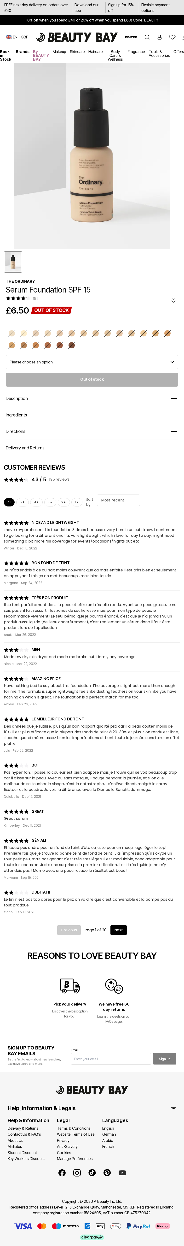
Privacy (63, 1140)
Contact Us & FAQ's (24, 1134)
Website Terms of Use (76, 1134)
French (108, 1146)
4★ (36, 502)
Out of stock (92, 379)
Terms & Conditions (74, 1128)
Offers (178, 51)
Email (74, 1050)
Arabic (107, 1140)
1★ (77, 502)
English (108, 1128)
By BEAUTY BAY (41, 55)
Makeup (59, 51)
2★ (63, 502)
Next (118, 930)
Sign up (165, 1059)
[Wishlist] (172, 37)
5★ (22, 502)
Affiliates (15, 1146)
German (109, 1134)
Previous (69, 930)
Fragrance (136, 51)
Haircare (95, 51)
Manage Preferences (75, 1158)
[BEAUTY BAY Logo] (77, 37)
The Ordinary (20, 281)
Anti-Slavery (67, 1146)
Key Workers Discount (26, 1158)
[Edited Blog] (131, 37)
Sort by (89, 502)
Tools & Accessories (159, 53)
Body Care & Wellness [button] (115, 55)
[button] (147, 37)
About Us (15, 1140)
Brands (22, 51)
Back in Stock (5, 55)
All (9, 502)
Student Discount (22, 1152)
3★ (50, 502)
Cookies (64, 1152)
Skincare (77, 51)
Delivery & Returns (23, 1128)
